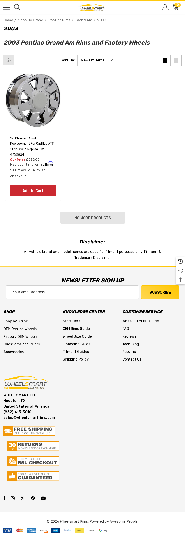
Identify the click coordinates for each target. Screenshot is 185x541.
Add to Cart (33, 191)
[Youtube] (44, 498)
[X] (23, 498)
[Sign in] (165, 7)
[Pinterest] (33, 498)
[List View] (176, 60)
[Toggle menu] (6, 7)
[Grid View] (164, 60)
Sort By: (67, 60)
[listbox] (96, 60)
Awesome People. (124, 521)
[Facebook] (4, 498)
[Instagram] (13, 498)
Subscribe (160, 292)
